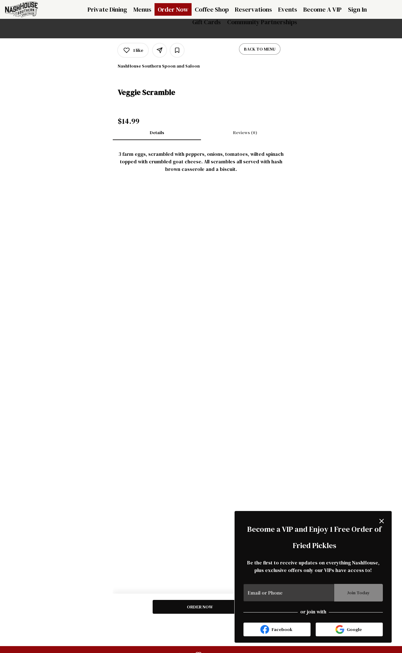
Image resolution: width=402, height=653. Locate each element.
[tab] (157, 132)
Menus (142, 9)
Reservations (253, 9)
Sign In (357, 9)
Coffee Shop (212, 9)
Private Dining (107, 9)
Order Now (173, 9)
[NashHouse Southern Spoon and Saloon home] (33, 9)
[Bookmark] (177, 50)
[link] (200, 607)
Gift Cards (206, 22)
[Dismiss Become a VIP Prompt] (381, 521)
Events (287, 9)
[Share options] (159, 50)
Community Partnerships (262, 22)
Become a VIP (322, 9)
